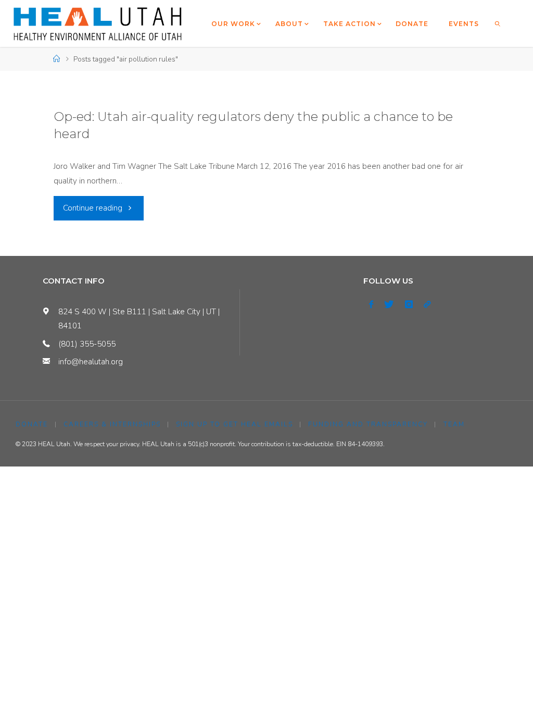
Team (454, 424)
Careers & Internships (112, 424)
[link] (497, 23)
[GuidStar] (427, 304)
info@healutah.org (90, 362)
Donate (32, 424)
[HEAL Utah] (97, 23)
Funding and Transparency (368, 424)
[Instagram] (408, 304)
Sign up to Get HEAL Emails (234, 424)
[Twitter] (389, 304)
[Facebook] (370, 304)
